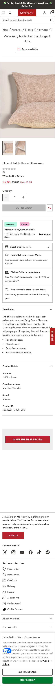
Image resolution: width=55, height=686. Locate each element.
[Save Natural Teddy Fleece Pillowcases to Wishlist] (18, 49)
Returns (10, 591)
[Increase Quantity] (23, 197)
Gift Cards (12, 580)
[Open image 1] (7, 148)
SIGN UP (13, 535)
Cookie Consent (14, 609)
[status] (14, 197)
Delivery (11, 586)
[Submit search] (10, 12)
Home (5, 29)
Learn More (34, 255)
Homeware (16, 29)
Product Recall (13, 603)
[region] (27, 659)
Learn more (45, 234)
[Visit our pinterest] (47, 552)
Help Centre (13, 574)
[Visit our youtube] (22, 552)
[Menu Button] (3, 12)
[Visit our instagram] (13, 552)
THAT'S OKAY (27, 680)
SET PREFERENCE (27, 672)
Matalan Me (13, 597)
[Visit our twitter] (4, 552)
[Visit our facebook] (30, 552)
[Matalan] (27, 12)
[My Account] (44, 12)
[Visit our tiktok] (39, 552)
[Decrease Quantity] (6, 197)
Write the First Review (13, 176)
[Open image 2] (20, 148)
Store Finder (13, 568)
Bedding (29, 29)
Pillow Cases (42, 29)
